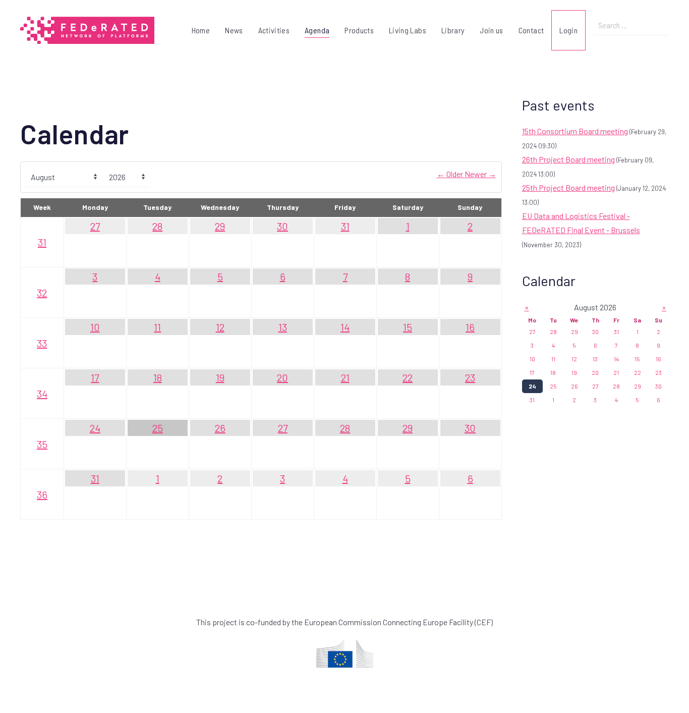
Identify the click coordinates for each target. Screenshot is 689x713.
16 (470, 327)
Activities (274, 30)
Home (201, 30)
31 (42, 242)
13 (282, 327)
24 (95, 428)
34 (42, 394)
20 (282, 377)
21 (345, 377)
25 (157, 428)
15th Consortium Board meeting (575, 131)
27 (95, 226)
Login (568, 30)
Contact (531, 30)
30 (282, 226)
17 (95, 377)
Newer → (480, 174)
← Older (451, 174)
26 (220, 428)
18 (157, 377)
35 (42, 444)
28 (157, 226)
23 (470, 377)
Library (453, 30)
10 (95, 327)
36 (42, 494)
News (234, 30)
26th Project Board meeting (568, 159)
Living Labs (407, 30)
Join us (491, 30)
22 (408, 377)
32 (42, 293)
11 (157, 327)
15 (407, 327)
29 (220, 226)
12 (220, 327)
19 (220, 377)
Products (359, 30)
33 (42, 343)
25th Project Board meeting (568, 187)
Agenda (317, 30)
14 (345, 327)
